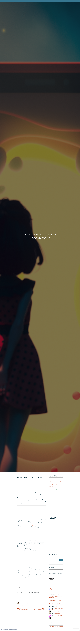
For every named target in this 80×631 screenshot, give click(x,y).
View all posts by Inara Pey (24, 605)
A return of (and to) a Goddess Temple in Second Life (56, 603)
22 (56, 482)
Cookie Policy (16, 629)
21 (54, 482)
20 (52, 482)
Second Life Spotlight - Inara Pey (53, 522)
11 (62, 479)
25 (62, 482)
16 (58, 481)
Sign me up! (51, 578)
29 (56, 484)
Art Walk (25, 499)
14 (54, 481)
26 (50, 484)
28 (54, 484)
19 (50, 482)
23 (58, 482)
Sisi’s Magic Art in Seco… (58, 613)
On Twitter (50, 589)
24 (60, 482)
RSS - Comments (51, 584)
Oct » (52, 486)
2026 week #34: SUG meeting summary (54, 602)
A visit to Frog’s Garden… (58, 611)
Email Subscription (54, 571)
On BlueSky (50, 588)
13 (52, 481)
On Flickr (50, 590)
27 (52, 484)
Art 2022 (20, 597)
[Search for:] (56, 560)
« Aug (50, 486)
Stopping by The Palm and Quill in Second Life (55, 600)
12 (50, 481)
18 (62, 481)
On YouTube (50, 591)
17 (60, 481)
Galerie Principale (31, 525)
